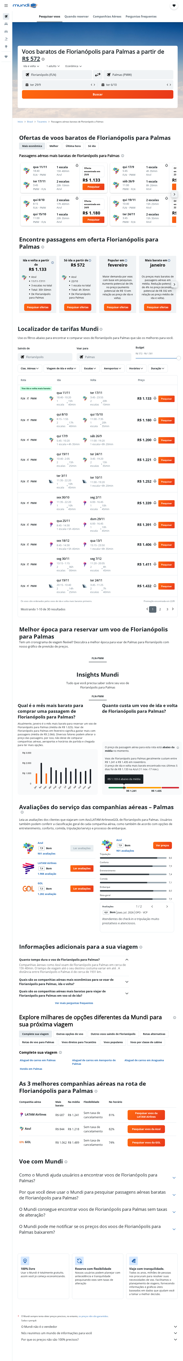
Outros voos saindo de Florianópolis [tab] (113, 1034)
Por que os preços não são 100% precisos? (50, 1340)
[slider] (179, 358)
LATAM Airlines (47, 863)
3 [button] (167, 609)
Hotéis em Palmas (31, 1068)
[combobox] (73, 66)
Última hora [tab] (73, 146)
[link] (37, 307)
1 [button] (153, 609)
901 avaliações (46, 853)
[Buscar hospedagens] (6, 24)
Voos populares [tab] (113, 1042)
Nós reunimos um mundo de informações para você (56, 1333)
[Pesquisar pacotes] (6, 39)
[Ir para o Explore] (6, 46)
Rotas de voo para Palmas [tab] (38, 1042)
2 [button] (160, 609)
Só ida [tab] (92, 146)
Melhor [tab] (54, 146)
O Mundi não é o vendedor (39, 1327)
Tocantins (42, 121)
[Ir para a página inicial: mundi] (25, 5)
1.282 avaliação (47, 894)
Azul (40, 843)
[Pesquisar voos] (6, 16)
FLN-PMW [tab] (98, 658)
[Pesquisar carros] (6, 31)
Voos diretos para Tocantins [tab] (79, 1042)
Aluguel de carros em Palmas (38, 1060)
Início (20, 121)
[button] (6, 5)
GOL (40, 883)
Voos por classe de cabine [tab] (146, 1042)
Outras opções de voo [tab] (69, 1034)
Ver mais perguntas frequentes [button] (74, 1003)
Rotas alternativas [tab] (154, 1034)
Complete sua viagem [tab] (35, 1034)
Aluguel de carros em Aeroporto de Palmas (94, 1062)
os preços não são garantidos (93, 1316)
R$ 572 (31, 58)
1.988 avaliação (47, 873)
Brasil (30, 121)
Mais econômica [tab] (32, 146)
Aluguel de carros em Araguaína (144, 1060)
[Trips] (6, 56)
